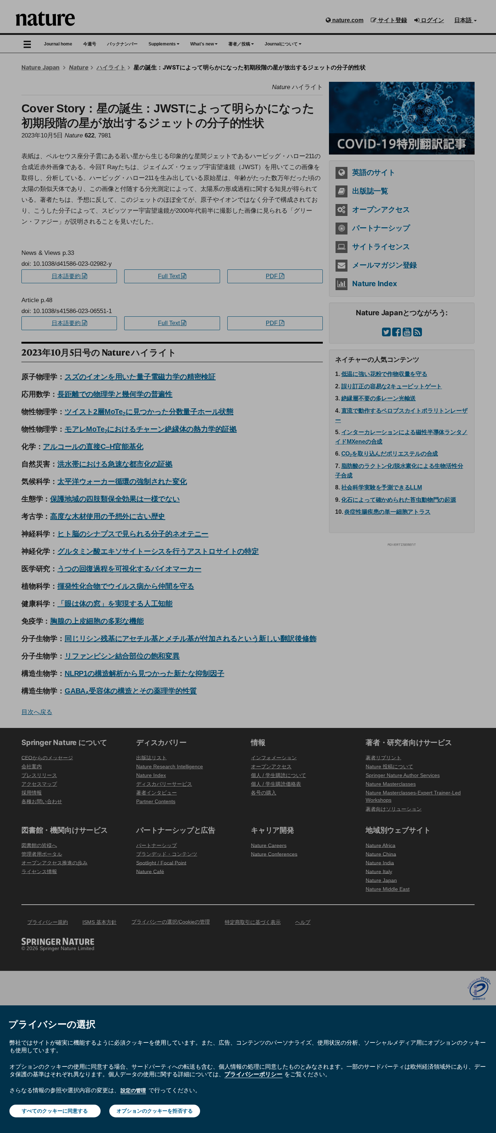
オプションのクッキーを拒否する (155, 1111)
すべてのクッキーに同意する (55, 1111)
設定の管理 (133, 1090)
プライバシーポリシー (253, 1074)
